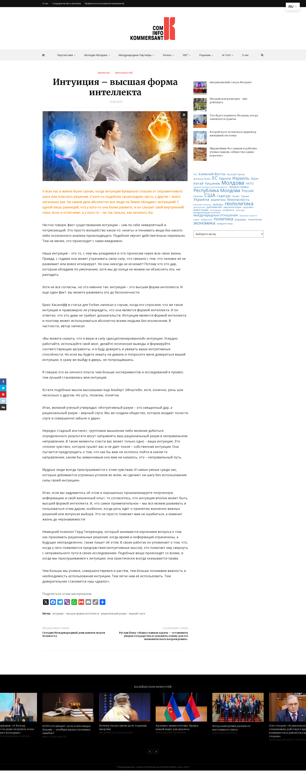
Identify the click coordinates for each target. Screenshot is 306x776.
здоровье (248, 207)
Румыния (198, 196)
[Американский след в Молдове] (200, 88)
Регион (167, 55)
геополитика (239, 203)
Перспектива (65, 55)
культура (240, 210)
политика (223, 219)
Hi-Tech (226, 55)
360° (185, 55)
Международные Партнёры (134, 55)
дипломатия (214, 207)
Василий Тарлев (236, 174)
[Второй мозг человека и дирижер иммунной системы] (200, 137)
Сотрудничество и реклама (66, 3)
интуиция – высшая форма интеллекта (75, 613)
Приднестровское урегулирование (210, 187)
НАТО (250, 183)
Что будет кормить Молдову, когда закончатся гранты (234, 117)
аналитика (218, 199)
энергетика (225, 223)
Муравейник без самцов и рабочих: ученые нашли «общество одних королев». (233, 152)
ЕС (214, 178)
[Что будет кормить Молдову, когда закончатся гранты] (200, 121)
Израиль (240, 178)
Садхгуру (224, 195)
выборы (218, 204)
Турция (245, 196)
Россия (247, 191)
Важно (45, 736)
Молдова (232, 182)
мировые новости (248, 216)
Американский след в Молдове (231, 82)
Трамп (235, 196)
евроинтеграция (232, 207)
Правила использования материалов (104, 3)
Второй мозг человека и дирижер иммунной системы (233, 133)
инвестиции (200, 210)
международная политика (206, 213)
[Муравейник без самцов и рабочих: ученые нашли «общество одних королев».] (200, 154)
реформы (240, 219)
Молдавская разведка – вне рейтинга (228, 100)
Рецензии (205, 55)
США (209, 195)
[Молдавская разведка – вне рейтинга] (200, 104)
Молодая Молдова (95, 55)
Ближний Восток (212, 174)
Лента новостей (123, 73)
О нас (245, 55)
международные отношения (215, 215)
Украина (201, 199)
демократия (199, 207)
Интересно (104, 73)
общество (206, 219)
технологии (255, 219)
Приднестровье (239, 186)
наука (196, 220)
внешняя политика (202, 205)
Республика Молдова (216, 190)
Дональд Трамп (202, 179)
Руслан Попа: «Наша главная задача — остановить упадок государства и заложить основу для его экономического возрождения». (153, 636)
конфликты (228, 210)
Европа (225, 178)
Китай (198, 183)
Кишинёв (212, 183)
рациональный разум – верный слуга (123, 613)
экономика (204, 223)
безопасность (238, 199)
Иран (254, 178)
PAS (195, 175)
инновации (215, 210)
